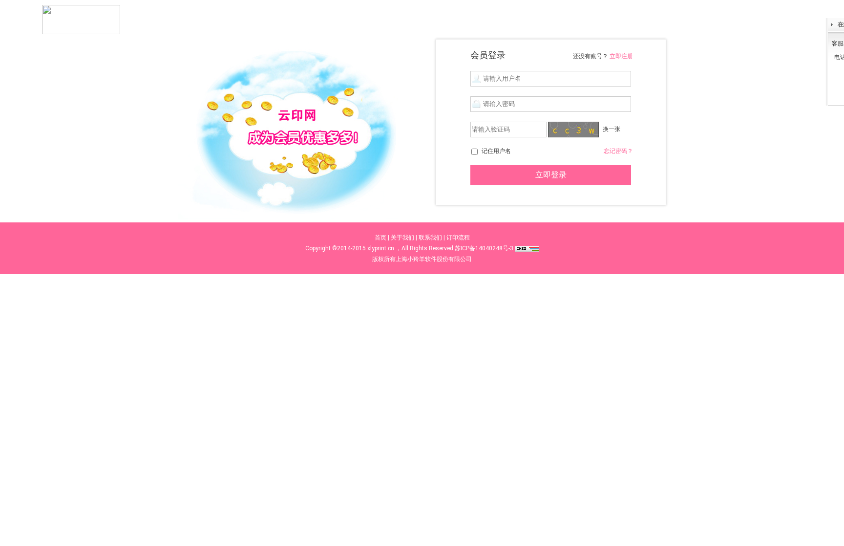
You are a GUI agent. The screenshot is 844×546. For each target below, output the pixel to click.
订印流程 (458, 237)
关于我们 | (404, 237)
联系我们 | (432, 237)
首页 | (382, 237)
